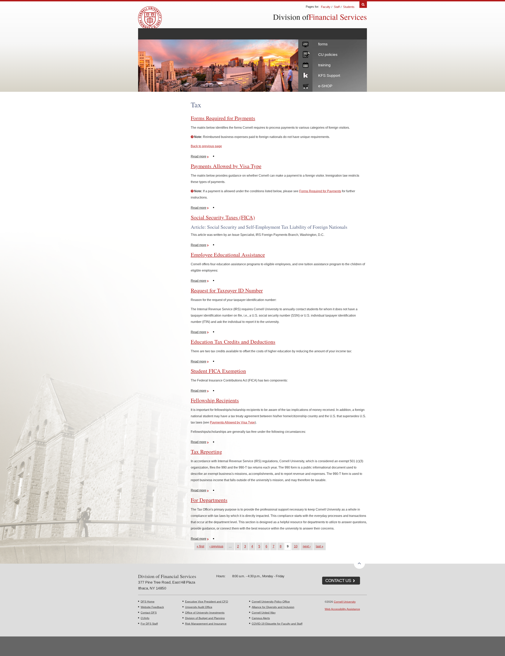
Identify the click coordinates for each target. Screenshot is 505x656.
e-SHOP (325, 86)
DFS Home (147, 601)
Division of (291, 16)
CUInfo (145, 618)
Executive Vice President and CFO (206, 601)
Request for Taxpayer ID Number (227, 290)
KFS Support (329, 75)
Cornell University (345, 601)
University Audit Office (198, 607)
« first (200, 546)
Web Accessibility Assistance (342, 609)
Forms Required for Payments (223, 118)
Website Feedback (152, 607)
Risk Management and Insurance (205, 623)
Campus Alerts (261, 618)
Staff (337, 6)
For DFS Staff (149, 623)
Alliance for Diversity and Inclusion (273, 607)
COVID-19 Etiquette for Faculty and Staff (277, 623)
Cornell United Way (264, 612)
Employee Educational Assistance (228, 254)
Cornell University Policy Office (271, 601)
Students (348, 6)
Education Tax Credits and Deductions (233, 341)
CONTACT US (338, 580)
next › (306, 546)
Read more (200, 156)
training (324, 65)
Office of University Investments (204, 612)
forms (323, 44)
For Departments (209, 499)
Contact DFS (149, 612)
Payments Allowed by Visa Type (226, 166)
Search (363, 4)
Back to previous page (206, 146)
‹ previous (216, 546)
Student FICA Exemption (218, 370)
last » (319, 546)
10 (295, 546)
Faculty (325, 6)
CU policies (328, 54)
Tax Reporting (206, 451)
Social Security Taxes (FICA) (223, 217)
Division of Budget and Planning (205, 618)
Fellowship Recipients (215, 400)
